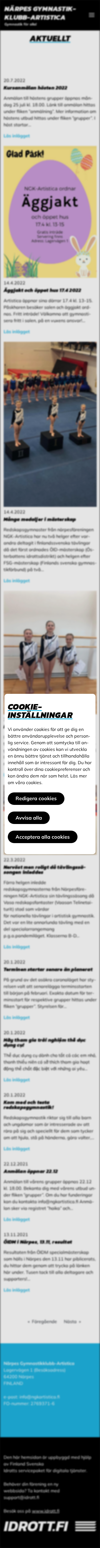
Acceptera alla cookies (43, 837)
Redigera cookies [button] (36, 798)
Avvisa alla (29, 818)
